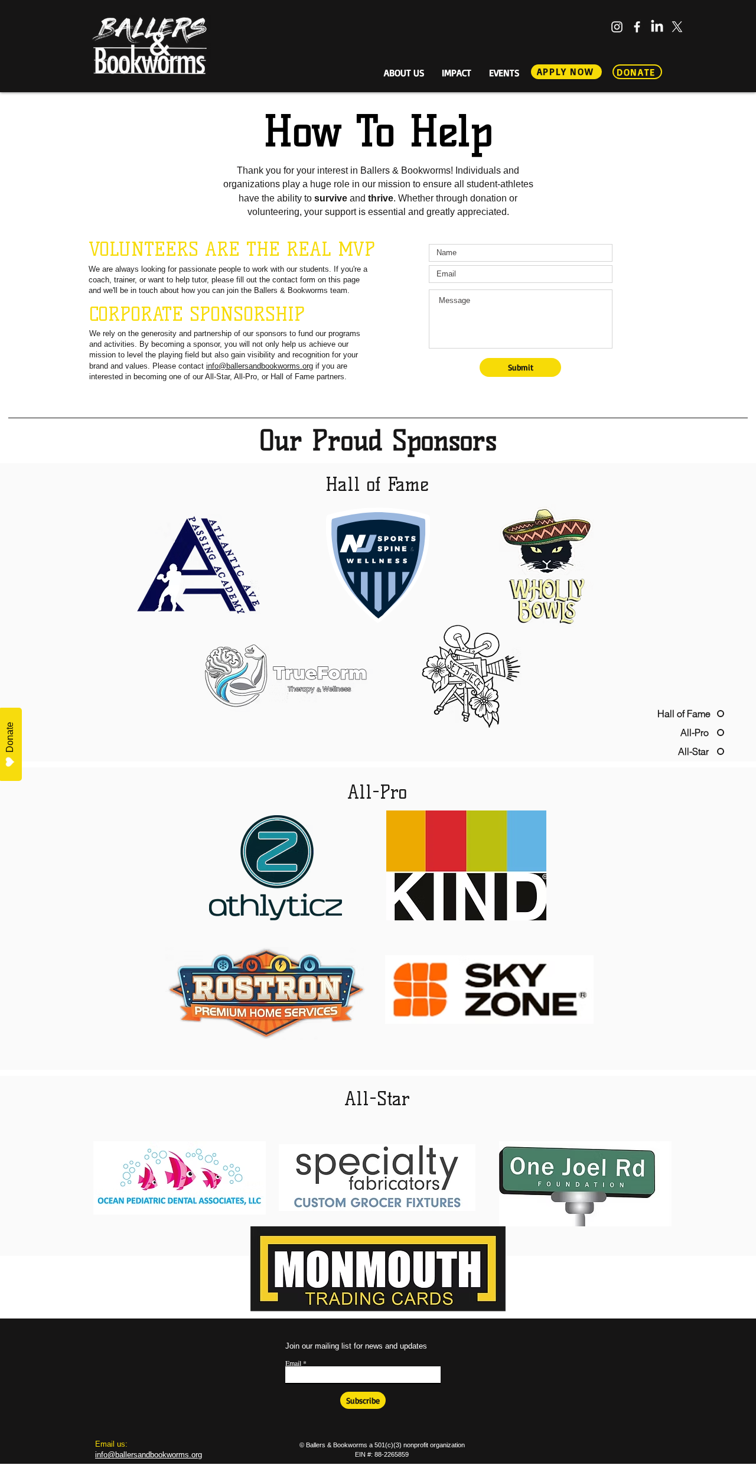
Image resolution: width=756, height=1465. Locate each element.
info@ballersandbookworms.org (259, 366)
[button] (404, 71)
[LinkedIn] (657, 26)
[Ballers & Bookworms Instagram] (617, 26)
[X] (677, 26)
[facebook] (637, 26)
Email (293, 1362)
